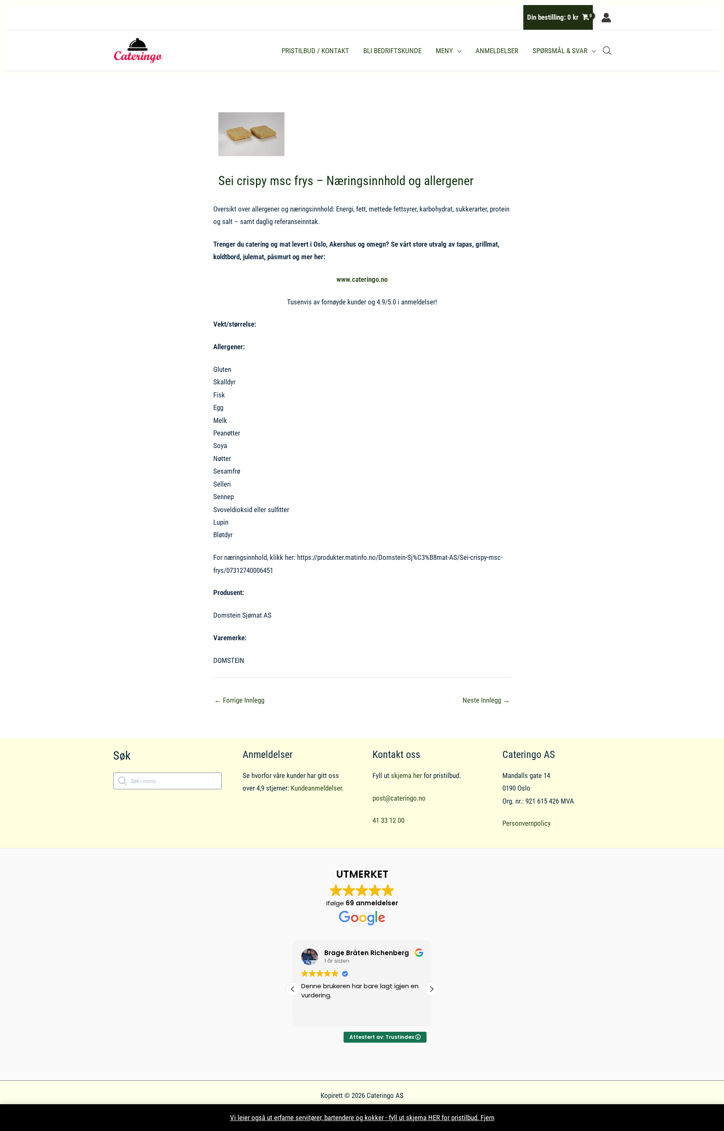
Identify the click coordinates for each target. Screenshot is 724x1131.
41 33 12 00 (388, 820)
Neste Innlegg (486, 700)
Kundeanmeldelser (316, 788)
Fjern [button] (487, 1117)
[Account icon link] (606, 18)
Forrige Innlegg (239, 700)
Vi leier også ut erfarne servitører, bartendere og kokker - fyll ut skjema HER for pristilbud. (355, 1117)
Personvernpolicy (526, 823)
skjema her (406, 775)
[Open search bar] (607, 50)
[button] (457, 50)
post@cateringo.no (399, 798)
